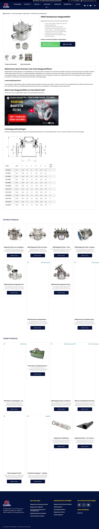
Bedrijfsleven (67, 4)
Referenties (57, 4)
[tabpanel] (49, 138)
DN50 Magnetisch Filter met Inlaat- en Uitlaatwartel (42, 247)
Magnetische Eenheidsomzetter (39, 504)
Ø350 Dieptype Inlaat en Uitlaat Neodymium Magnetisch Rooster (70, 401)
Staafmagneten (58, 507)
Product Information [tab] (11, 64)
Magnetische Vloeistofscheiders (63, 504)
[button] (95, 5)
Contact (78, 4)
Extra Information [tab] (26, 64)
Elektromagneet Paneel (14, 473)
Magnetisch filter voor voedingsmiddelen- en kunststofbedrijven (22, 247)
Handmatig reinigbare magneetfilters (21, 13)
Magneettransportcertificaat (38, 513)
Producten (27, 4)
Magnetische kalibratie (36, 507)
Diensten (36, 4)
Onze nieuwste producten (37, 516)
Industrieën (47, 4)
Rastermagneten (58, 514)
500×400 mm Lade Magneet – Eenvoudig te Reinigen (19, 401)
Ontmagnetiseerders (59, 509)
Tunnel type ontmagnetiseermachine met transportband (44, 366)
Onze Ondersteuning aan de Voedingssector (37, 510)
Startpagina (17, 4)
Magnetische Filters (59, 512)
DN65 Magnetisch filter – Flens (61, 247)
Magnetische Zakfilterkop (61, 438)
